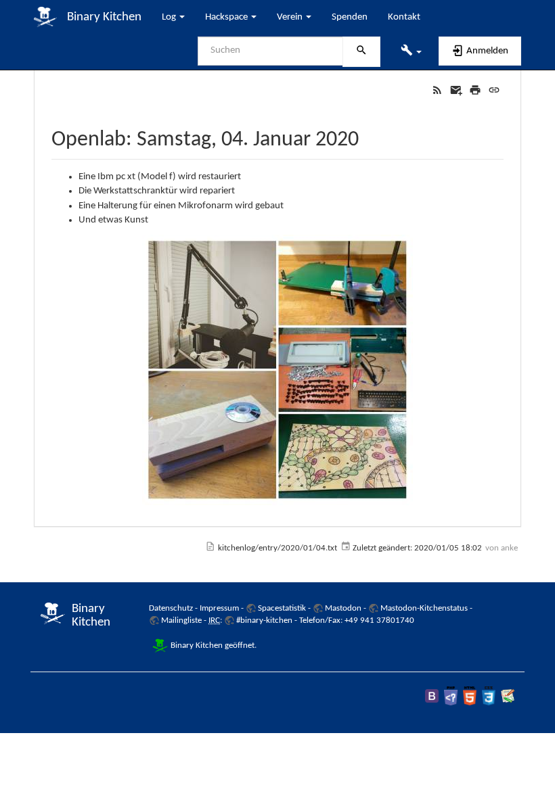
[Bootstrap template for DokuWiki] (432, 695)
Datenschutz (171, 608)
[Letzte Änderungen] (437, 90)
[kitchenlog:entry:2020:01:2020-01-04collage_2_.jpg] (277, 370)
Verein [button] (291, 17)
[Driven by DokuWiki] (507, 695)
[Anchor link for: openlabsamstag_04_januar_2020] (369, 136)
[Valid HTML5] (469, 695)
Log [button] (170, 17)
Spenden (350, 17)
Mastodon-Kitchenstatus (424, 608)
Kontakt (404, 17)
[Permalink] (494, 90)
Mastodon (343, 608)
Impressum (219, 608)
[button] (411, 51)
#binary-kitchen (264, 620)
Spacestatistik (282, 608)
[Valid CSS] (488, 695)
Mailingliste (181, 620)
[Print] (475, 90)
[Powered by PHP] (451, 695)
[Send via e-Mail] (456, 90)
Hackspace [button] (227, 17)
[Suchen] (361, 52)
